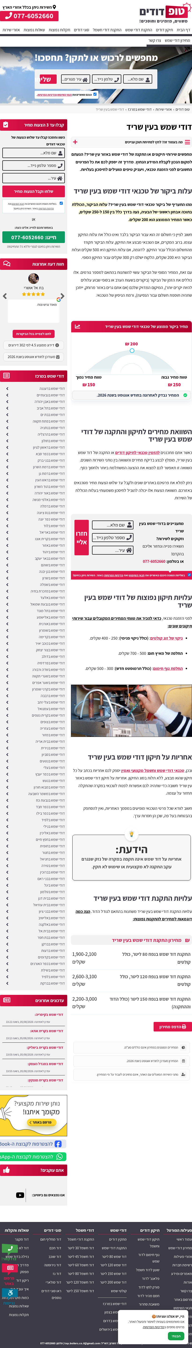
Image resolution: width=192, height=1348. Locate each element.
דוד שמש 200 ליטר (113, 1282)
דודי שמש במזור (53, 734)
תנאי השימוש (64, 94)
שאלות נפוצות (34, 29)
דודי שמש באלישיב (51, 917)
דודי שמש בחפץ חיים (50, 839)
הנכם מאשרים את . (64, 94)
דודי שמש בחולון (53, 440)
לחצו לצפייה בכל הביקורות (33, 334)
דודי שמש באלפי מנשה (49, 499)
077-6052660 (154, 561)
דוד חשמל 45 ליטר (81, 1256)
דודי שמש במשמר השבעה (46, 793)
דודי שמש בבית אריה (50, 741)
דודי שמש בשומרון (52, 630)
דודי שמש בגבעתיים (51, 395)
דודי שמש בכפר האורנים (47, 963)
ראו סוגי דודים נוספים (51, 1294)
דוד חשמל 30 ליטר (81, 1248)
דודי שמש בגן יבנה (52, 571)
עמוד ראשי (184, 1239)
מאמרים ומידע (181, 1273)
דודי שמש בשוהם (53, 565)
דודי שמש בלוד (54, 525)
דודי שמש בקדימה (52, 636)
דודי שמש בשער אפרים (48, 682)
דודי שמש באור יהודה (50, 493)
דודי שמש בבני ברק (51, 460)
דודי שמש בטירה (53, 865)
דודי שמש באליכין (52, 833)
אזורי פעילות (183, 1256)
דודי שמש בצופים (53, 721)
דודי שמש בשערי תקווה (48, 676)
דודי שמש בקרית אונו (50, 538)
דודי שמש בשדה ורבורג (48, 669)
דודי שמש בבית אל (52, 931)
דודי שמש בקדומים (51, 957)
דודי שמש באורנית (52, 623)
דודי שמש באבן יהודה (50, 401)
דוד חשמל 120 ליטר (80, 1282)
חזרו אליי (81, 537)
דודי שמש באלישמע (51, 617)
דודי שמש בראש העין (50, 480)
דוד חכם (55, 1248)
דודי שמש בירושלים (113, 1329)
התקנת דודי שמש (138, 29)
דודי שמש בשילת (53, 970)
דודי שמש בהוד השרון (49, 486)
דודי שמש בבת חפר (51, 937)
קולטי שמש (119, 1290)
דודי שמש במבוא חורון (49, 787)
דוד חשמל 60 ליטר (81, 1265)
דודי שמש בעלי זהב (51, 702)
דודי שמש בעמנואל (51, 708)
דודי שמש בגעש (54, 780)
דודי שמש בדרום (115, 1320)
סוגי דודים (81, 29)
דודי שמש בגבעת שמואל (47, 604)
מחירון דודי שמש (177, 40)
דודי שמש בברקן (53, 944)
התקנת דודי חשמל (107, 29)
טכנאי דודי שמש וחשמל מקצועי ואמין (152, 770)
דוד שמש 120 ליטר (113, 1265)
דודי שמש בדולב (53, 656)
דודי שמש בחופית (52, 846)
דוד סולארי (53, 1282)
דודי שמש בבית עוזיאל (49, 904)
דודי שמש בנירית (53, 748)
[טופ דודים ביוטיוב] (21, 1195)
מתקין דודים (118, 1239)
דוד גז (57, 1273)
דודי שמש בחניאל (52, 859)
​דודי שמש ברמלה (52, 506)
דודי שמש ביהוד (53, 551)
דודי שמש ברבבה (53, 695)
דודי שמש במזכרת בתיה (48, 591)
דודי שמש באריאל (52, 532)
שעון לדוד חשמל (147, 1269)
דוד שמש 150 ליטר (113, 1273)
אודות (188, 1282)
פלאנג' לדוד (150, 1278)
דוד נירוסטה (52, 1265)
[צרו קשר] (10, 1250)
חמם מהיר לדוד (148, 1295)
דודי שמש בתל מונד (51, 610)
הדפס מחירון (170, 1026)
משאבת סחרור (149, 1304)
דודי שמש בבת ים (53, 414)
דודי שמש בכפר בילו (50, 813)
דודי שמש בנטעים (52, 761)
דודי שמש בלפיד (53, 819)
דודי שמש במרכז (115, 1303)
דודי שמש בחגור (53, 852)
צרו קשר (154, 40)
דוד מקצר (22, 1239)
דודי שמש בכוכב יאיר (50, 643)
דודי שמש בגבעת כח (50, 800)
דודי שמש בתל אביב (51, 408)
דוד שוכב (54, 1256)
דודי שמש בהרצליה (51, 434)
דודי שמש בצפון (115, 1312)
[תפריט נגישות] (10, 1294)
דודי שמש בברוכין (52, 872)
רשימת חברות (182, 1265)
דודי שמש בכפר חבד (50, 806)
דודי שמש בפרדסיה (51, 663)
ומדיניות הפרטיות (47, 94)
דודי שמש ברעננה (52, 388)
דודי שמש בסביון (53, 754)
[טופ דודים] (166, 14)
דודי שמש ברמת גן (52, 473)
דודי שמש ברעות (53, 950)
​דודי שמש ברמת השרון (49, 467)
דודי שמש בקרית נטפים (48, 715)
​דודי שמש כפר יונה (51, 519)
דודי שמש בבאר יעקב (50, 558)
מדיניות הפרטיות (113, 575)
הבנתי (176, 1336)
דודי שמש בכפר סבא (50, 453)
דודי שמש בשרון (53, 578)
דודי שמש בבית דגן (51, 898)
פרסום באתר (183, 1299)
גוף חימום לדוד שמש (148, 1258)
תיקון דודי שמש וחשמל (148, 1243)
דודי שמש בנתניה (52, 427)
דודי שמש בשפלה (52, 584)
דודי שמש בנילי (54, 826)
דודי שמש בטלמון (52, 891)
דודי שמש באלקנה (52, 924)
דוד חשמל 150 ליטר (80, 1290)
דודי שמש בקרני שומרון (48, 689)
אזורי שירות (11, 29)
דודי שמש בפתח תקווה (49, 421)
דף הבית (183, 29)
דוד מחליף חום (50, 1239)
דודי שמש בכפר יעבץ (50, 774)
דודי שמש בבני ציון (52, 911)
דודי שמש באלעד (52, 597)
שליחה (45, 79)
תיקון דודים (164, 29)
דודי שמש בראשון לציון (49, 447)
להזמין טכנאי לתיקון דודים (137, 452)
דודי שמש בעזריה (52, 728)
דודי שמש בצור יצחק (50, 650)
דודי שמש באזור (53, 545)
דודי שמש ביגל (54, 885)
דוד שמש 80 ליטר (114, 1256)
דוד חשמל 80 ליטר (81, 1273)
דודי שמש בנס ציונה (51, 512)
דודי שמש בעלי (54, 767)
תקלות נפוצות (59, 29)
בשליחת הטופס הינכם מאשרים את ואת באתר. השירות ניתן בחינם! (129, 575)
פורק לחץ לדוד (148, 1287)
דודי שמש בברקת (52, 983)
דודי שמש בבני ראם (51, 878)
